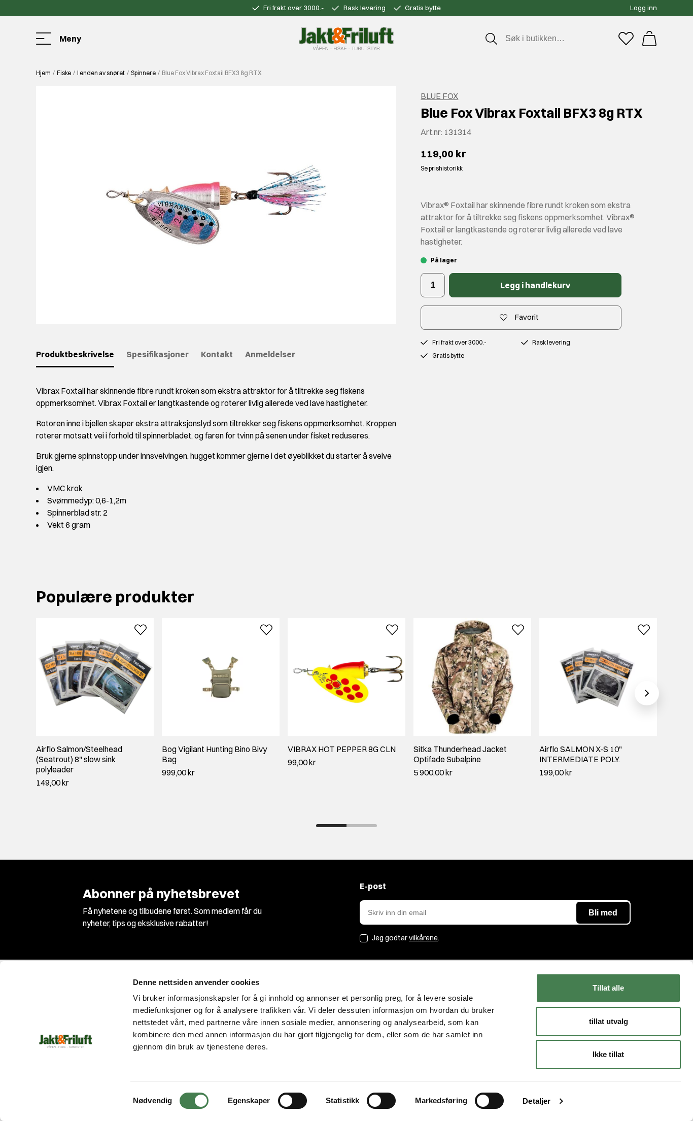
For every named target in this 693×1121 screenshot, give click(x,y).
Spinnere (143, 73)
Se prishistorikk (442, 168)
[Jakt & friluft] (346, 38)
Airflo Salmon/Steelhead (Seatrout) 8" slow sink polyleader (79, 759)
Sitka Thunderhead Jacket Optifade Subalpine (460, 754)
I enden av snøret (101, 73)
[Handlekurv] (649, 38)
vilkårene (423, 937)
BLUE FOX (439, 96)
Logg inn (643, 8)
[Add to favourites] (140, 629)
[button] (216, 205)
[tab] (331, 825)
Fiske (64, 73)
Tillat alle (608, 987)
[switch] (292, 1101)
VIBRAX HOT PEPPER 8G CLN (342, 749)
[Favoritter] (626, 38)
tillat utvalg (608, 1021)
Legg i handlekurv (535, 285)
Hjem (43, 73)
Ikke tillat (608, 1054)
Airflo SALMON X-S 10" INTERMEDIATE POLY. (580, 754)
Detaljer (536, 1101)
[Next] (647, 693)
